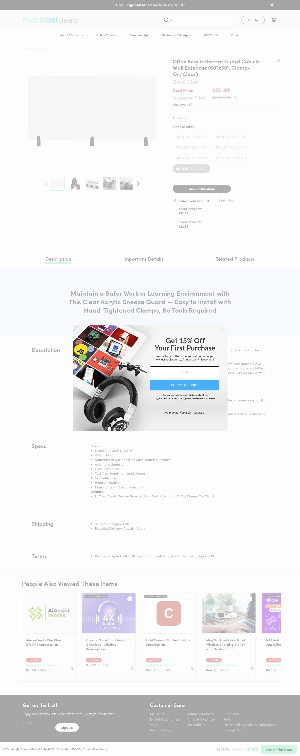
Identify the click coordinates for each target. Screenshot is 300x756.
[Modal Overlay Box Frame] (150, 378)
